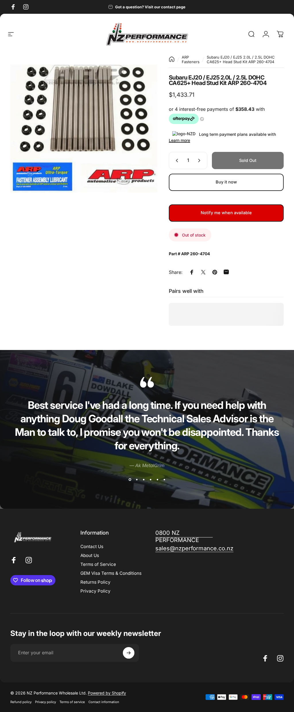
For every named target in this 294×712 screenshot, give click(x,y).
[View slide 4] (150, 479)
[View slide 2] (136, 479)
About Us (89, 555)
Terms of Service (98, 564)
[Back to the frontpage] (172, 59)
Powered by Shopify (107, 692)
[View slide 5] (157, 479)
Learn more (179, 140)
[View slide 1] (129, 479)
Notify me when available (226, 212)
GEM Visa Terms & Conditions (111, 573)
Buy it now (226, 182)
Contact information (103, 702)
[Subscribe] (128, 653)
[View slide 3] (143, 479)
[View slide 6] (164, 479)
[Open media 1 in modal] (83, 128)
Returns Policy (95, 582)
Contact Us (91, 546)
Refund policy (21, 702)
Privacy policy (45, 702)
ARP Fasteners (191, 59)
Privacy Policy (95, 591)
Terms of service (72, 702)
